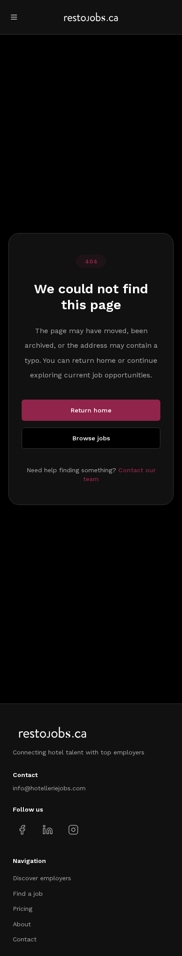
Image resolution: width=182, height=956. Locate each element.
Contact (25, 939)
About (22, 924)
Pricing (22, 908)
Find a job (28, 893)
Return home (91, 410)
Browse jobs (91, 438)
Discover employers (42, 878)
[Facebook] (22, 829)
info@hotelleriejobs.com (49, 788)
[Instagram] (73, 829)
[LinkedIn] (47, 829)
